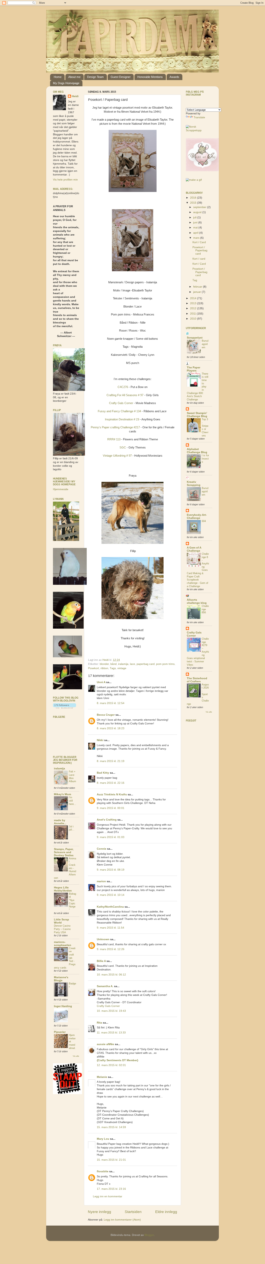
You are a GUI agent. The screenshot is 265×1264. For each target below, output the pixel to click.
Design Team (95, 77)
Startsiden (133, 1212)
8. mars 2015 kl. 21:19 (110, 761)
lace (132, 664)
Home (57, 77)
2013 (193, 303)
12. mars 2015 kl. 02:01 (111, 1065)
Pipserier (60, 1032)
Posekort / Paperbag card (199, 250)
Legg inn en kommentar (107, 1196)
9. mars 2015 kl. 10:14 (110, 894)
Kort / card (198, 258)
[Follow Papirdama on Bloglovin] (64, 707)
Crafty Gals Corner (121, 403)
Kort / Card (199, 242)
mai (195, 227)
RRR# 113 (113, 439)
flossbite (102, 1171)
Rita (99, 1022)
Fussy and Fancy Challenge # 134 (119, 411)
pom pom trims (165, 664)
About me (74, 77)
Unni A (101, 682)
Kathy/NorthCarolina (110, 906)
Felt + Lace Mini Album (72, 776)
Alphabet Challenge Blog (197, 451)
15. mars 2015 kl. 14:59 (111, 1127)
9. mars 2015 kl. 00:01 (110, 808)
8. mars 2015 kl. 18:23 (110, 728)
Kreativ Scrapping (193, 483)
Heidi (75, 96)
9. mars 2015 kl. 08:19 (110, 869)
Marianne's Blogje (61, 979)
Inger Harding (63, 1006)
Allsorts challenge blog (197, 601)
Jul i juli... (71, 828)
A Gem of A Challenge (194, 549)
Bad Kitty (103, 772)
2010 (193, 318)
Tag (194, 280)
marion (101, 881)
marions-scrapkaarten (62, 944)
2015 (193, 202)
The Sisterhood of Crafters (197, 680)
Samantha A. (105, 986)
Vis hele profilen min (65, 179)
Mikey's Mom (62, 794)
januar (197, 291)
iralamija (123, 664)
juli (195, 217)
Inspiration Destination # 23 (122, 419)
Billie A (101, 961)
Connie (101, 848)
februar (198, 286)
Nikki (100, 740)
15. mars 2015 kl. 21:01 (111, 1159)
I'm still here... (72, 800)
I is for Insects (205, 458)
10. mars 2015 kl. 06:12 (111, 974)
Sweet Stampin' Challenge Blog (197, 415)
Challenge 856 (205, 609)
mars (196, 237)
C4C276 (123, 387)
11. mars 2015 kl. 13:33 (111, 1032)
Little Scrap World (61, 921)
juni (195, 222)
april (196, 232)
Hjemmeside (60, 489)
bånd (113, 664)
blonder (104, 664)
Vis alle (76, 1056)
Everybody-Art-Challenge (197, 516)
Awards (174, 77)
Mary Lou (103, 1138)
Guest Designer (121, 77)
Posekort (93, 668)
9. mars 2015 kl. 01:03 (110, 837)
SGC (123, 447)
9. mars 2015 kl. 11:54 (110, 927)
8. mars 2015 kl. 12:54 (110, 703)
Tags (113, 668)
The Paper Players (193, 369)
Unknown (103, 939)
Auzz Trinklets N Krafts (112, 794)
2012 (193, 308)
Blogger (149, 1235)
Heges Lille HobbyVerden (63, 889)
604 (204, 521)
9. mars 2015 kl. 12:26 (110, 949)
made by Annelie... (60, 822)
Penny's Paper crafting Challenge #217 (115, 427)
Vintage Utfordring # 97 (117, 455)
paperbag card (146, 664)
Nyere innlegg (99, 1212)
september (200, 207)
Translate (199, 117)
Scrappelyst (195, 337)
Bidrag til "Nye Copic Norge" (72, 901)
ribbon (104, 668)
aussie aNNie (105, 1044)
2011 (193, 313)
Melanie (102, 1077)
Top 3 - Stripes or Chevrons (205, 427)
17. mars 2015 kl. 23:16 (111, 1188)
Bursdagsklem (205, 344)
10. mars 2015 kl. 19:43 (111, 1010)
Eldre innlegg (166, 1212)
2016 (193, 197)
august (197, 212)
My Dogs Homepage (66, 83)
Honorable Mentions (150, 77)
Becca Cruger (106, 714)
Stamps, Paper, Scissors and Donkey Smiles (64, 852)
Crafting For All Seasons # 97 (125, 395)
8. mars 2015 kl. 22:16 (110, 782)
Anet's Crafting (107, 819)
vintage (121, 668)
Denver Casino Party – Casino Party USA (62, 929)
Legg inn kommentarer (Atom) (122, 1219)
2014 (193, 298)
